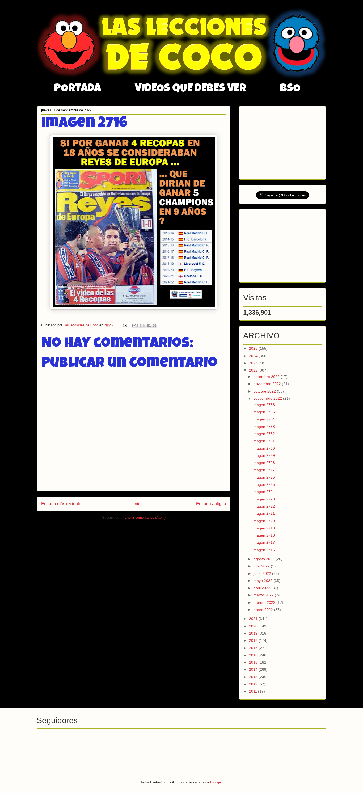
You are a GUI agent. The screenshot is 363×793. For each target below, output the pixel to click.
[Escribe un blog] (139, 325)
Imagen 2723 (263, 499)
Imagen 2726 (263, 477)
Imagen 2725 (263, 484)
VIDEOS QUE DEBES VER (190, 89)
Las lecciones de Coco (81, 325)
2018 (254, 640)
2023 (254, 363)
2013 (254, 677)
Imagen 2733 (263, 426)
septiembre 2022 (268, 398)
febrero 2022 (265, 602)
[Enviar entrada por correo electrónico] (124, 325)
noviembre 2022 (268, 384)
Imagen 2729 (263, 455)
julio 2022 (262, 566)
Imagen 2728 (263, 463)
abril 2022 (262, 588)
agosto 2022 (265, 559)
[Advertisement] (283, 141)
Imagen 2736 (263, 405)
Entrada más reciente (61, 503)
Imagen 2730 (263, 448)
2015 (254, 662)
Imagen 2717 (263, 542)
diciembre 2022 (267, 376)
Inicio (139, 503)
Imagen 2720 (263, 521)
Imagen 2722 (263, 506)
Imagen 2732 (263, 434)
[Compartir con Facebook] (149, 325)
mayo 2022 (263, 581)
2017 (254, 648)
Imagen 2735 (263, 412)
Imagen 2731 (263, 441)
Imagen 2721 (263, 513)
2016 (254, 655)
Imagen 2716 (263, 550)
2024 (254, 356)
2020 (254, 626)
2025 (254, 348)
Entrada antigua (211, 503)
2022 (254, 370)
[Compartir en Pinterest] (154, 325)
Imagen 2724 (263, 492)
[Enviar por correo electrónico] (134, 325)
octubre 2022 (265, 391)
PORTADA (77, 89)
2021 (254, 619)
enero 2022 (264, 610)
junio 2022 (263, 573)
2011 (253, 691)
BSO (290, 89)
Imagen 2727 (263, 470)
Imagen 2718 (263, 535)
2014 (254, 669)
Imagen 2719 (263, 528)
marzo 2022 (264, 595)
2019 (254, 633)
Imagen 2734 (263, 419)
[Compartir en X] (144, 325)
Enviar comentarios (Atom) (145, 518)
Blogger (216, 782)
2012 (254, 684)
